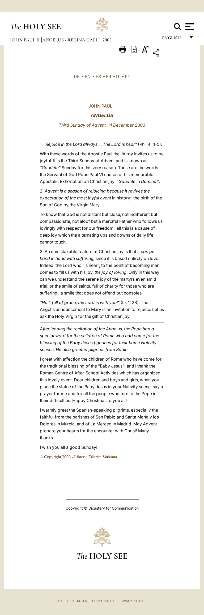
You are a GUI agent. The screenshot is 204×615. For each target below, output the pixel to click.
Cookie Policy (103, 601)
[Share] (172, 53)
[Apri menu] (189, 26)
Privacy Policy (131, 601)
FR (108, 76)
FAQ (59, 601)
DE (77, 76)
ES (98, 76)
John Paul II (25, 40)
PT (127, 76)
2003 (107, 40)
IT (118, 76)
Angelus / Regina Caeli (71, 40)
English (174, 39)
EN (88, 76)
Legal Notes (77, 601)
